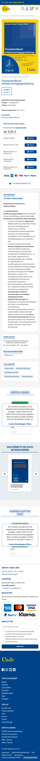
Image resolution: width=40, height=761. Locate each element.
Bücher (4, 682)
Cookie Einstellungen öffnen (20, 424)
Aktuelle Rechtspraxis (10, 737)
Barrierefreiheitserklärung (20, 752)
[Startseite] (6, 9)
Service (4, 716)
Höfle (26, 77)
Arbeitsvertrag (9, 368)
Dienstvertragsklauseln (12, 376)
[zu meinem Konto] (27, 9)
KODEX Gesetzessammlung (12, 731)
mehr (31, 138)
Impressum (5, 752)
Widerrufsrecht (7, 755)
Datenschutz (18, 755)
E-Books (5, 685)
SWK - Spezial (7, 740)
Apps (3, 696)
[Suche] (22, 9)
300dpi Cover (8, 355)
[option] (20, 474)
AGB (33, 752)
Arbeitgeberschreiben (11, 372)
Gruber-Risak (12, 77)
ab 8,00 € (7, 91)
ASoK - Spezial (7, 743)
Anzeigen (5, 699)
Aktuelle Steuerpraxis (9, 734)
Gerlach (4, 77)
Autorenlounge (7, 722)
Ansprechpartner (8, 711)
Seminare (5, 690)
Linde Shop (17, 2)
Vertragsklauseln (27, 376)
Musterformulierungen (23, 368)
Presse (4, 719)
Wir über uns (6, 708)
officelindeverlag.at (10, 574)
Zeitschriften (6, 688)
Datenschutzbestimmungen (13, 639)
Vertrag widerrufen (30, 757)
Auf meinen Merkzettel (21, 183)
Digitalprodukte (7, 693)
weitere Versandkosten (12, 588)
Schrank (21, 77)
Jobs (3, 714)
